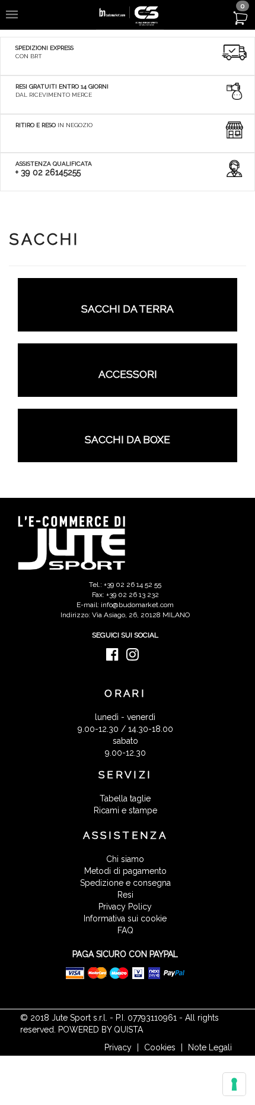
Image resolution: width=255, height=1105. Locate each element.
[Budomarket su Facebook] (115, 657)
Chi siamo (125, 859)
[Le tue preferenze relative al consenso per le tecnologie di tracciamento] (234, 1084)
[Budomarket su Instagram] (135, 657)
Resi (125, 894)
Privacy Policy (125, 906)
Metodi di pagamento (125, 871)
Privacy (118, 1047)
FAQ (125, 930)
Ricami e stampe (125, 810)
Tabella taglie (125, 798)
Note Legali (210, 1047)
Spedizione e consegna (125, 883)
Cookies (160, 1047)
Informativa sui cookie (125, 918)
